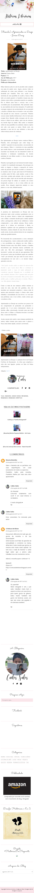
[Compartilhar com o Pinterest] (29, 388)
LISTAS (14, 759)
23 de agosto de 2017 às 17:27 (14, 531)
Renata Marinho (11, 460)
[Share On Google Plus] (5, 391)
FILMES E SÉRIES (25, 756)
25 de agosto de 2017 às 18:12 (19, 581)
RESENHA (25, 396)
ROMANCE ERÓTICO (15, 398)
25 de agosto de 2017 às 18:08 (19, 488)
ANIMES (3, 756)
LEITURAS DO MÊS (6, 759)
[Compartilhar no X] (25, 388)
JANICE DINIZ (16, 396)
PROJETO (25, 759)
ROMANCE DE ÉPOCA (19, 762)
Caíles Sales (15, 486)
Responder (29, 481)
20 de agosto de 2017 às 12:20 (14, 462)
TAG (27, 762)
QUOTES (3, 762)
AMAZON (8, 396)
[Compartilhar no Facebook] (22, 388)
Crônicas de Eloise (12, 529)
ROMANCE (4, 398)
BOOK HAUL (9, 756)
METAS (19, 759)
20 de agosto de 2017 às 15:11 (14, 514)
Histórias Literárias (11, 889)
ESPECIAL (17, 756)
